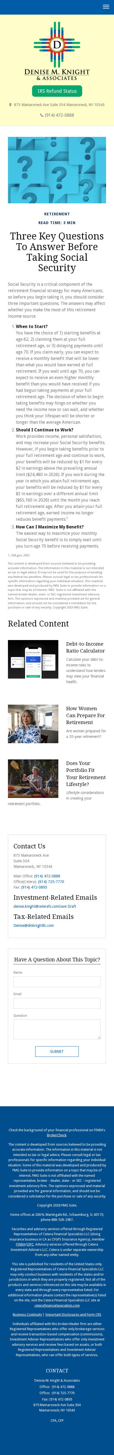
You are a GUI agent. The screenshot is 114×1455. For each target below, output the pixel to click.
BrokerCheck (56, 1135)
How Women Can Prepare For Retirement (85, 715)
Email (17, 994)
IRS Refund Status (57, 91)
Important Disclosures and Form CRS (73, 1315)
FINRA (20, 1244)
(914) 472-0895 (34, 887)
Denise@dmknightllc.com (34, 925)
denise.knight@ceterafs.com (36, 906)
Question (20, 1015)
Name (18, 972)
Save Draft (67, 906)
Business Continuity (27, 1315)
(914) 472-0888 (59, 115)
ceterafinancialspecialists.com (57, 1305)
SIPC (30, 1244)
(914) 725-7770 (51, 882)
